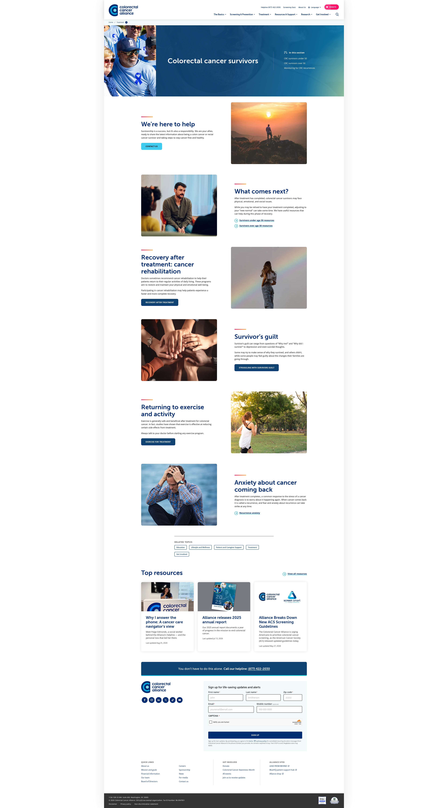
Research (305, 14)
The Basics (219, 14)
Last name (251, 692)
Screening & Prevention (241, 14)
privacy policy (262, 741)
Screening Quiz (289, 7)
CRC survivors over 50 (294, 63)
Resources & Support (285, 14)
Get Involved (322, 14)
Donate (226, 766)
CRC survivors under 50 (295, 58)
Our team (145, 777)
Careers (182, 766)
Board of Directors (149, 781)
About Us (302, 7)
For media (183, 777)
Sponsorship (184, 770)
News (181, 773)
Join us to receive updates (234, 777)
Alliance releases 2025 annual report (221, 619)
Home (111, 22)
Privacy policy (126, 804)
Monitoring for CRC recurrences (299, 68)
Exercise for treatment (158, 442)
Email (211, 704)
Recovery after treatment (160, 302)
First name (213, 692)
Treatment (264, 14)
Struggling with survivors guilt (256, 367)
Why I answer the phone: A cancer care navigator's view (164, 622)
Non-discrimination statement (146, 804)
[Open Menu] (337, 14)
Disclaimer (113, 804)
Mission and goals (149, 770)
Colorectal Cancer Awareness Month (239, 770)
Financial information (150, 773)
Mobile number (267, 704)
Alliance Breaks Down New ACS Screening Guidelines (278, 622)
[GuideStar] (334, 800)
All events (227, 773)
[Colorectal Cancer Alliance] (123, 10)
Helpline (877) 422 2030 (270, 7)
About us (145, 766)
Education (180, 547)
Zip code (288, 692)
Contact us (152, 146)
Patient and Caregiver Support (229, 547)
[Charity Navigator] (322, 800)
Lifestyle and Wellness (200, 547)
